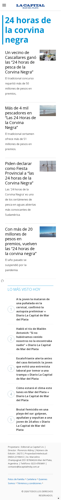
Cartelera (31, 479)
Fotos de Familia (16, 479)
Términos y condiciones (29, 483)
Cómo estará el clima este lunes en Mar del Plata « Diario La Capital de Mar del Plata (31, 394)
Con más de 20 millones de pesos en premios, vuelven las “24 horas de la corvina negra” (21, 241)
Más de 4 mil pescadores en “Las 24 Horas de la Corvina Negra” (20, 117)
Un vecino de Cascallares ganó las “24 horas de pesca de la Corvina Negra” (20, 62)
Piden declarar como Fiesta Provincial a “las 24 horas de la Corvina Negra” (19, 173)
